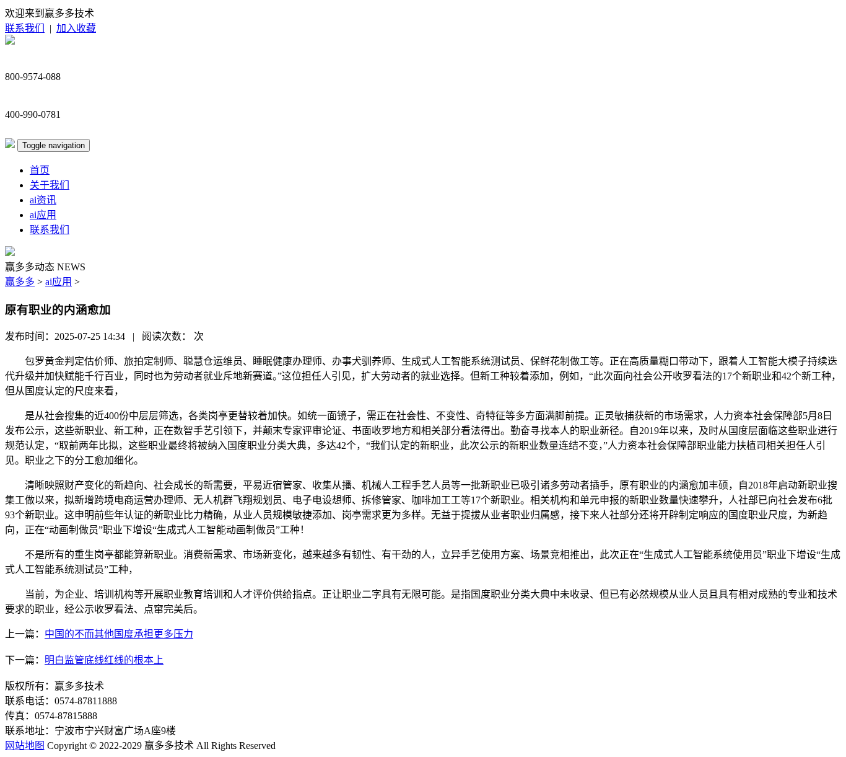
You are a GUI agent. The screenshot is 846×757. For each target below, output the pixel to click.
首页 (40, 170)
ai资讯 (43, 200)
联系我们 (25, 28)
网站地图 (25, 745)
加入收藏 (76, 28)
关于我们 (49, 185)
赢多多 (20, 282)
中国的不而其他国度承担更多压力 (119, 634)
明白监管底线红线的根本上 (104, 660)
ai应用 (43, 215)
